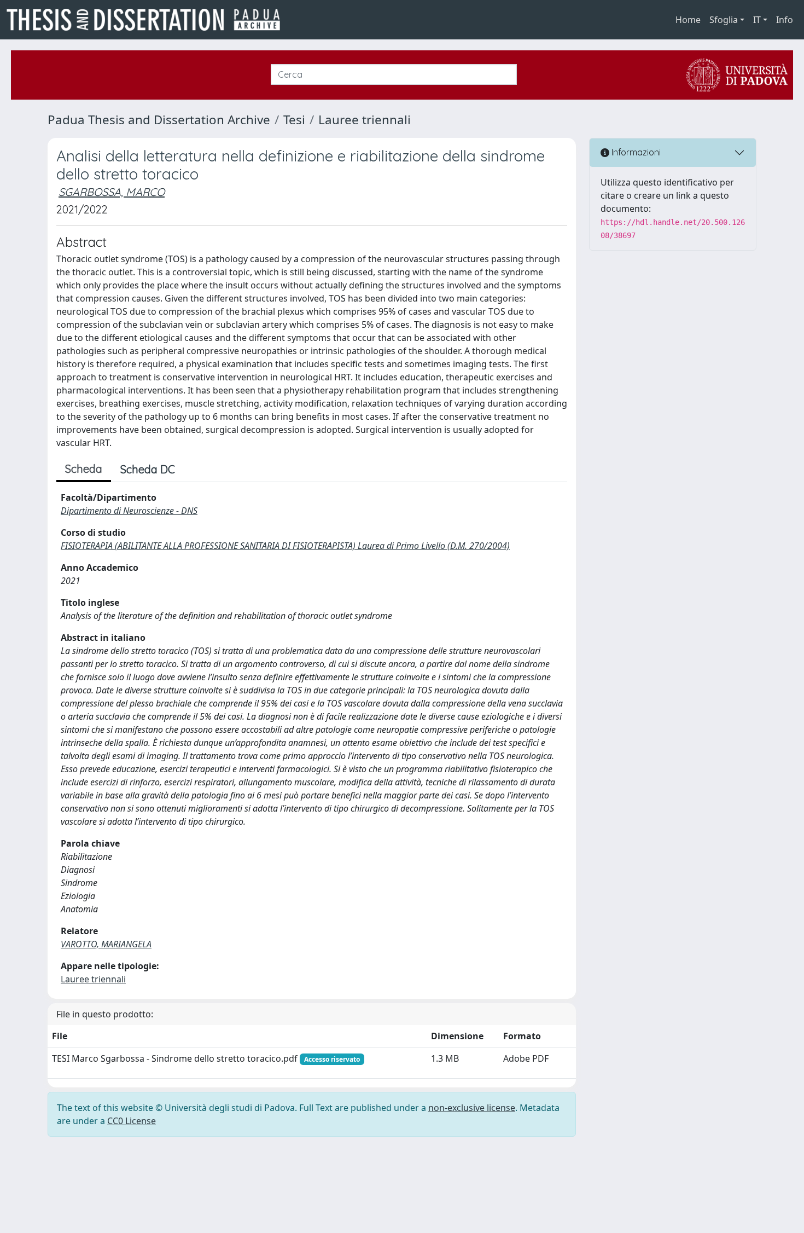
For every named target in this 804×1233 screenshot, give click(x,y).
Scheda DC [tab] (147, 469)
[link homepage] (148, 20)
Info (784, 20)
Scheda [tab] (83, 469)
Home (688, 20)
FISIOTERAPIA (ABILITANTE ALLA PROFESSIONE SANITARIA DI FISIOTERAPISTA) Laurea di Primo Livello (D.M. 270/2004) (285, 546)
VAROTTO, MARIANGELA (106, 944)
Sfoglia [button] (723, 20)
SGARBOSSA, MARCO (112, 192)
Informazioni (635, 152)
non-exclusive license (471, 1108)
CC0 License (131, 1121)
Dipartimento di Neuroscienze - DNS (129, 511)
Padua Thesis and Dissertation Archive (159, 119)
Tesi (294, 119)
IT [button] (757, 20)
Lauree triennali (364, 119)
